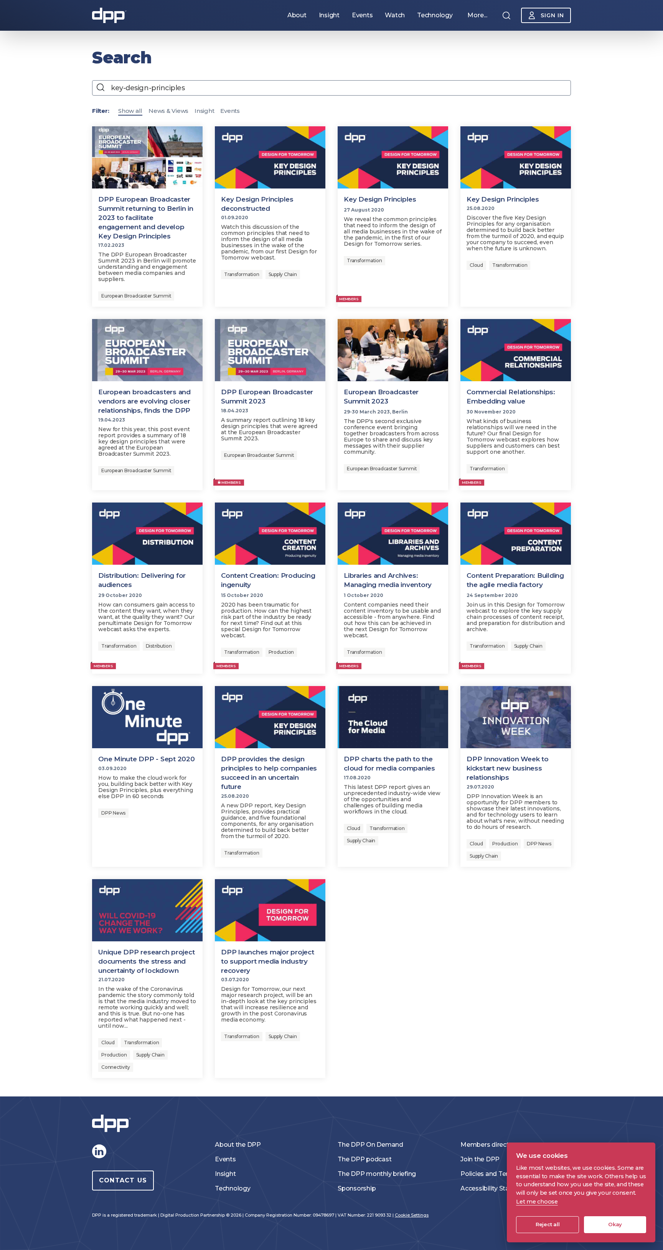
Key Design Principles (380, 199)
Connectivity (115, 1067)
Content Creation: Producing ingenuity (268, 580)
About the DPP (238, 1144)
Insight (204, 110)
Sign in (552, 15)
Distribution (159, 646)
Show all (130, 110)
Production (281, 652)
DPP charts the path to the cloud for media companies (389, 763)
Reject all (548, 1224)
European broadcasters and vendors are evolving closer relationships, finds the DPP (144, 401)
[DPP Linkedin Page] (99, 1151)
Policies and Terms (489, 1173)
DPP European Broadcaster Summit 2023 (267, 396)
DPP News (113, 813)
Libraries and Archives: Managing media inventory (388, 580)
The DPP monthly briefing (377, 1173)
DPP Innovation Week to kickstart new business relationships (508, 768)
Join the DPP (480, 1159)
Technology (233, 1188)
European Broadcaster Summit (136, 296)
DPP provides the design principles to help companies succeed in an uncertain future (269, 772)
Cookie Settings (412, 1215)
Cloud (476, 265)
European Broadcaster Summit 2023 (381, 396)
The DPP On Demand (370, 1144)
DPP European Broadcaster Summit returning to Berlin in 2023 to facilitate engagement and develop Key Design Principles (145, 217)
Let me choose (537, 1201)
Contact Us (123, 1180)
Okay (615, 1224)
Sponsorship (357, 1188)
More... (477, 15)
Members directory (489, 1144)
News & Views (168, 110)
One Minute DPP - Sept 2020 (146, 759)
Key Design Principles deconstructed (257, 203)
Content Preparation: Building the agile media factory (515, 580)
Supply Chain (283, 274)
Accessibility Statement (496, 1188)
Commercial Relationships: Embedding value (511, 396)
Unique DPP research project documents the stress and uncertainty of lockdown (146, 961)
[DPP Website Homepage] (113, 1123)
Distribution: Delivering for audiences (142, 580)
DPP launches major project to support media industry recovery (267, 961)
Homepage (109, 15)
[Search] (506, 15)
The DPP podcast (364, 1159)
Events (230, 110)
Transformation (241, 274)
